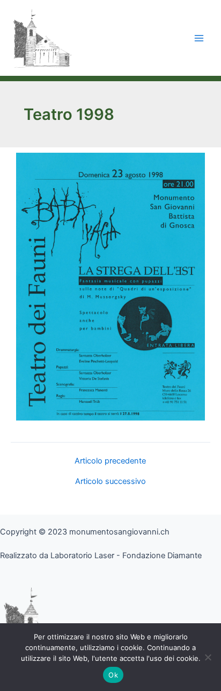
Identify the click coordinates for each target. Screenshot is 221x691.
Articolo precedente (110, 461)
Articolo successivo (110, 482)
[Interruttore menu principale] (199, 38)
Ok (113, 675)
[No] (207, 657)
